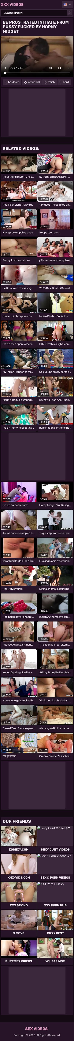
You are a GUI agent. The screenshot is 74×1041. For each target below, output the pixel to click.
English (67, 4)
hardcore (13, 82)
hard (66, 82)
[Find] (69, 13)
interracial (34, 82)
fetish (51, 82)
